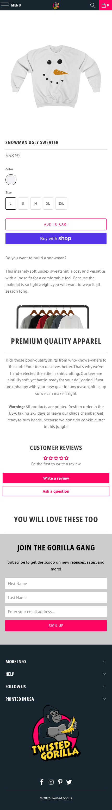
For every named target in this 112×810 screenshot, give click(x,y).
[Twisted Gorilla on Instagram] (51, 782)
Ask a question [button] (56, 491)
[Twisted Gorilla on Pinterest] (60, 782)
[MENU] (2, 5)
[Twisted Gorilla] (56, 5)
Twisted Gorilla (61, 798)
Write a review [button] (56, 478)
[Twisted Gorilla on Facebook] (42, 782)
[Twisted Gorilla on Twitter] (69, 782)
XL (48, 203)
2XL (61, 203)
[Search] (93, 5)
